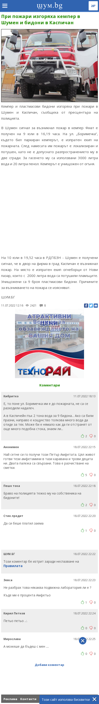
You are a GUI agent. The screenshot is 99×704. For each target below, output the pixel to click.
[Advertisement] (49, 210)
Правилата (13, 566)
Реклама (10, 699)
